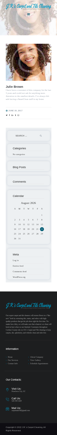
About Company (36, 357)
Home (10, 357)
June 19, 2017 (15, 111)
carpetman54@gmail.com (21, 410)
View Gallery (35, 360)
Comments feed (20, 271)
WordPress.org (19, 277)
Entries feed (18, 266)
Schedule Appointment (39, 363)
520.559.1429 (17, 401)
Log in (16, 260)
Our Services (13, 360)
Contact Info (13, 363)
